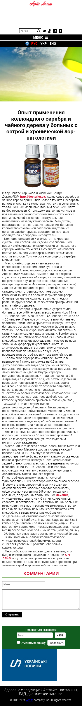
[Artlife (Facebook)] (60, 31)
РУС (34, 43)
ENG (53, 43)
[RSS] (55, 31)
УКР (43, 43)
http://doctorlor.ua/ (33, 196)
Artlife (29, 700)
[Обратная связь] (44, 31)
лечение (62, 495)
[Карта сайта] (49, 31)
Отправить (12, 614)
